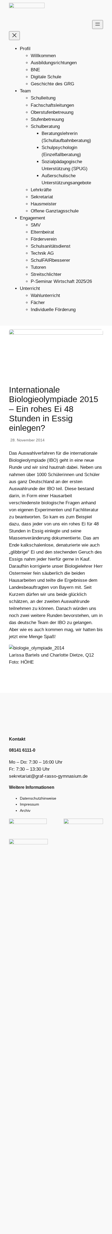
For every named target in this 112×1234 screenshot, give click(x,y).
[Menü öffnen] (97, 24)
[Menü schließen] (14, 35)
